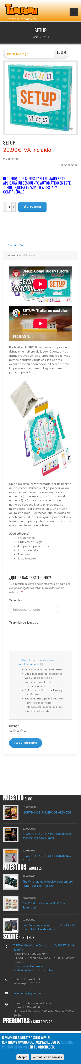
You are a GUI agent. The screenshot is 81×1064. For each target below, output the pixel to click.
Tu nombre (15, 600)
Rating (14, 725)
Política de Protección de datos (33, 970)
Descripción (15, 245)
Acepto (22, 1057)
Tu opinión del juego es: (24, 622)
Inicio (35, 37)
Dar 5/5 (25, 730)
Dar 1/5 (11, 730)
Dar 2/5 (14, 730)
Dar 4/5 (21, 730)
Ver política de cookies (47, 1057)
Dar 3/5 (18, 730)
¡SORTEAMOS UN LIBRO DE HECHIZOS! (47, 812)
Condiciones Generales (29, 966)
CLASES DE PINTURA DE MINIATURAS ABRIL (47, 858)
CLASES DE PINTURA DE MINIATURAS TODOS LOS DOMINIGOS (47, 836)
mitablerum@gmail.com (28, 993)
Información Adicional (21, 255)
